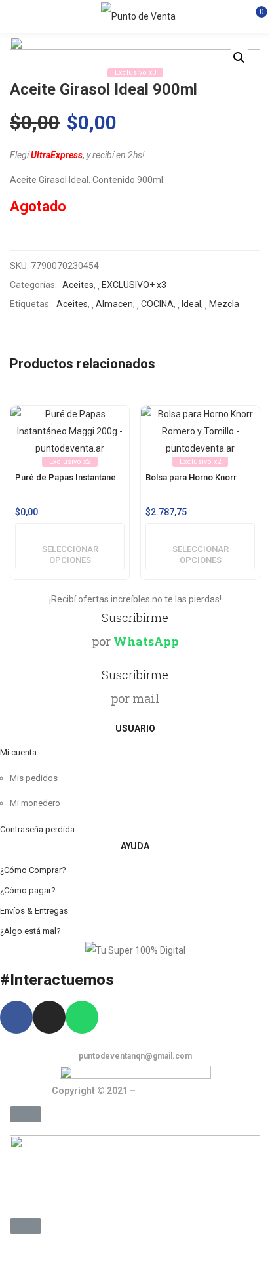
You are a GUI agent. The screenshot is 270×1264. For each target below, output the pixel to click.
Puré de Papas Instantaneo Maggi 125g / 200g (70, 477)
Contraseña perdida (37, 829)
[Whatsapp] (82, 1017)
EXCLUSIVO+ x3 (134, 285)
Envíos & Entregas (34, 911)
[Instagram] (49, 1017)
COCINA (157, 304)
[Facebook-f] (16, 1017)
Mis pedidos (34, 778)
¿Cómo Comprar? (33, 870)
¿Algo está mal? (30, 931)
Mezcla (224, 304)
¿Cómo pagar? (28, 890)
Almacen (114, 304)
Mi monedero (35, 803)
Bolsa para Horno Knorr (191, 477)
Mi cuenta (18, 752)
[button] (25, 1114)
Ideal (191, 304)
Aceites (78, 285)
